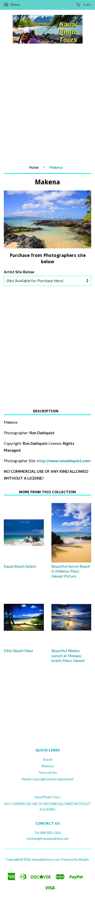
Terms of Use (47, 773)
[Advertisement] (47, 109)
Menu (15, 4)
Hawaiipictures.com (46, 859)
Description (46, 411)
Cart (87, 4)
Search (47, 759)
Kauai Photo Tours (47, 797)
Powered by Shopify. (75, 859)
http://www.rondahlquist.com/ (64, 460)
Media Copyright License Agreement (47, 779)
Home (34, 167)
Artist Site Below (19, 272)
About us (47, 766)
